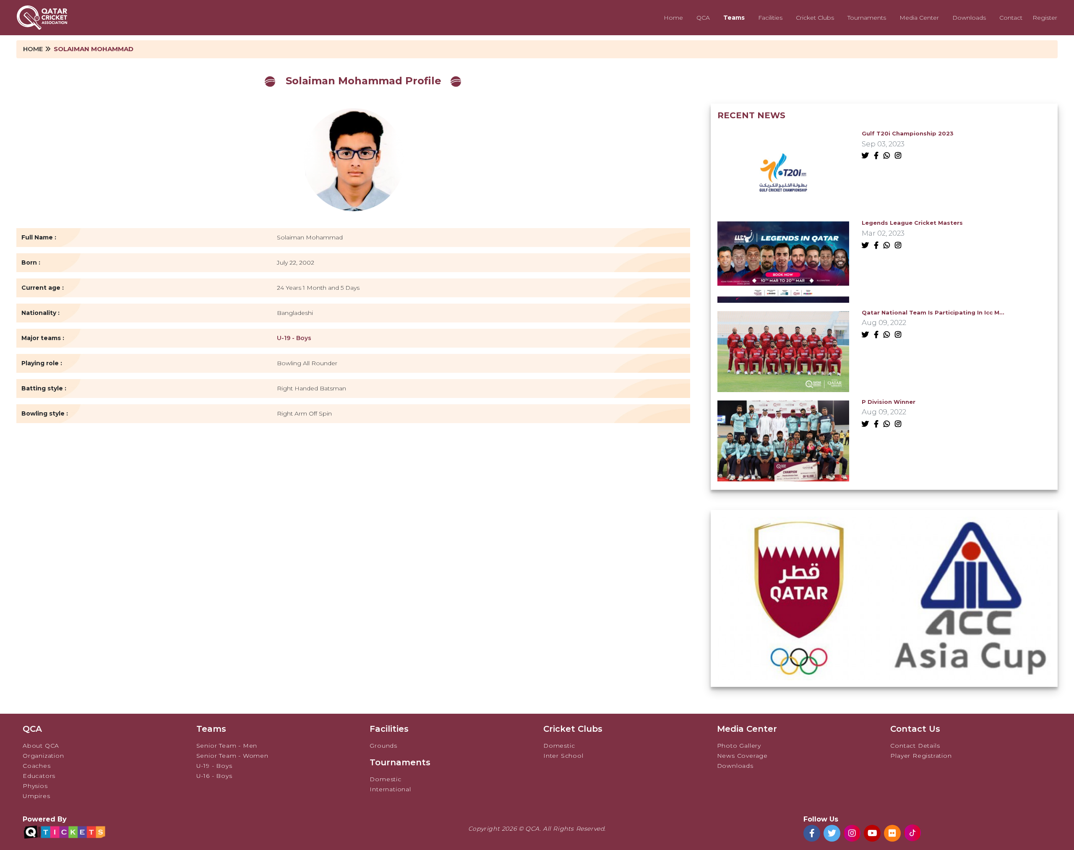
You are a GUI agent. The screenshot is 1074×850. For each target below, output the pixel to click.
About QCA (41, 745)
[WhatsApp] (888, 156)
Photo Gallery (739, 745)
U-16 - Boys (214, 776)
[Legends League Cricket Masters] (783, 261)
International (390, 789)
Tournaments (866, 17)
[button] (878, 670)
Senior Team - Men (227, 745)
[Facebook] (878, 156)
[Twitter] (867, 156)
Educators (39, 776)
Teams (734, 17)
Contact (1010, 17)
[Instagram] (900, 156)
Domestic (385, 779)
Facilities (770, 17)
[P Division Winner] (783, 440)
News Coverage (742, 755)
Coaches (37, 765)
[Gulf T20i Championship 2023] (783, 172)
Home (673, 17)
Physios (35, 786)
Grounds (383, 745)
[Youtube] (872, 833)
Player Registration (920, 755)
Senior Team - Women (232, 755)
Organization (43, 755)
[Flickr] (892, 833)
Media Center (919, 17)
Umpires (36, 796)
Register (1044, 17)
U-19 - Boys (294, 338)
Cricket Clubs (815, 17)
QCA (703, 17)
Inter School (563, 755)
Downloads (969, 17)
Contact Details (915, 745)
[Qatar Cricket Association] (42, 17)
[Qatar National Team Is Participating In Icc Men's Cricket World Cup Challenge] (783, 351)
